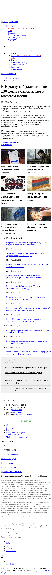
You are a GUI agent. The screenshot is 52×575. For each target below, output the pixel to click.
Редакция (12, 40)
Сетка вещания (14, 37)
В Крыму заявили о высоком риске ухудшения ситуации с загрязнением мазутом (26, 243)
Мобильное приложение (16, 437)
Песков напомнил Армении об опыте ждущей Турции (23, 374)
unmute (9, 548)
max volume (11, 551)
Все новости (6, 144)
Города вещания (8, 463)
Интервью (12, 33)
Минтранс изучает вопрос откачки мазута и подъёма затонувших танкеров (25, 254)
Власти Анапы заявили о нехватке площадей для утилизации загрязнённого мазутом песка (27, 276)
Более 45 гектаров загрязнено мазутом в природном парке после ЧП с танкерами (28, 353)
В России (10, 80)
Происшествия (12, 78)
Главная (4, 74)
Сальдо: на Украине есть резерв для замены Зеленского (23, 361)
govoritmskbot (16, 409)
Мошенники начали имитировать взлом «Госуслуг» (26, 368)
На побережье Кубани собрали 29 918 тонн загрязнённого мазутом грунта (24, 287)
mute (8, 546)
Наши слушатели (8, 467)
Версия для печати (11, 142)
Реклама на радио (8, 459)
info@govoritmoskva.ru (22, 414)
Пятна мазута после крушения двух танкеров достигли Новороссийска (25, 298)
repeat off (10, 564)
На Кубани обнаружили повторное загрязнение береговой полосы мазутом (26, 342)
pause (8, 544)
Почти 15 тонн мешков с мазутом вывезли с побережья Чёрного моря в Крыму (25, 320)
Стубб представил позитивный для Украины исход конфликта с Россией (25, 389)
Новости (10, 26)
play (7, 541)
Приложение (16, 69)
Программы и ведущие (17, 35)
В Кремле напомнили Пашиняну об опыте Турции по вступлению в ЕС (26, 381)
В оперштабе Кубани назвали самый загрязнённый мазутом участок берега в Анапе (28, 309)
